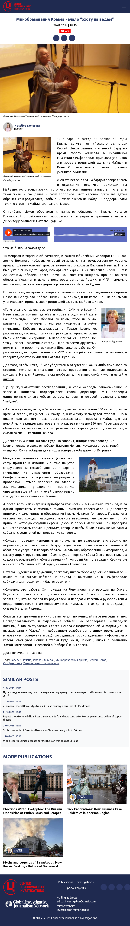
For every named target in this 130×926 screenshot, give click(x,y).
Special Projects (76, 887)
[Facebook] (56, 38)
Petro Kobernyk (83, 797)
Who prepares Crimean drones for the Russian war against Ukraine (40, 740)
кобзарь (37, 659)
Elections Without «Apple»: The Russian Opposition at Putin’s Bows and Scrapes (32, 811)
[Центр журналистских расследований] (18, 6)
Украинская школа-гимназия (41, 663)
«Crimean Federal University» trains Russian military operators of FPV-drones (46, 706)
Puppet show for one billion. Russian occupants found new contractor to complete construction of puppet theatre (62, 718)
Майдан (49, 659)
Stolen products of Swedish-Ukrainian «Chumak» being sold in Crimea (42, 730)
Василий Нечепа (20, 659)
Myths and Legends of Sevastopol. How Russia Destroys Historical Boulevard (32, 864)
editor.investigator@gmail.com (76, 901)
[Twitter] (64, 38)
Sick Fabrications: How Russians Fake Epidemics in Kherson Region (94, 811)
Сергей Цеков (97, 659)
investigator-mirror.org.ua (73, 909)
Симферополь (12, 663)
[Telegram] (72, 38)
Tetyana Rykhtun (18, 850)
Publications (65, 882)
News (65, 31)
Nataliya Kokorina (27, 125)
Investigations (85, 882)
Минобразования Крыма (71, 659)
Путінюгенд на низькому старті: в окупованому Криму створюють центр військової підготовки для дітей (62, 694)
